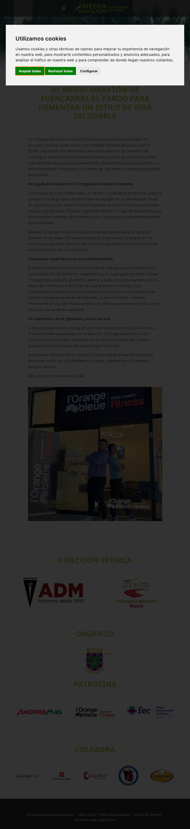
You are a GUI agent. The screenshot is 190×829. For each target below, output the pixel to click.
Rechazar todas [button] (60, 71)
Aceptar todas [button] (30, 71)
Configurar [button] (89, 71)
